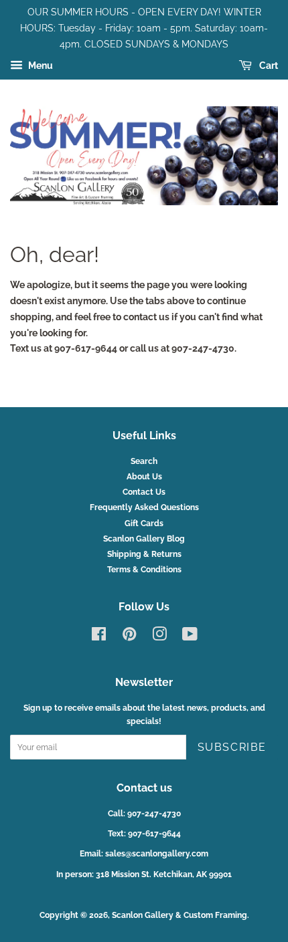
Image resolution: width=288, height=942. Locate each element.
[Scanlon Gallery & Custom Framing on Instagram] (159, 637)
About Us (144, 476)
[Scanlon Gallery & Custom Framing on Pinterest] (129, 637)
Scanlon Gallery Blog (144, 539)
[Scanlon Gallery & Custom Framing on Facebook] (98, 637)
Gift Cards (144, 523)
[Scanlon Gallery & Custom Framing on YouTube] (190, 637)
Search (144, 461)
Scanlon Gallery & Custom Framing (179, 915)
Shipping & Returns (144, 554)
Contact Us (144, 492)
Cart (267, 66)
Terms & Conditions (144, 569)
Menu (39, 66)
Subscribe (232, 747)
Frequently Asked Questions (144, 507)
